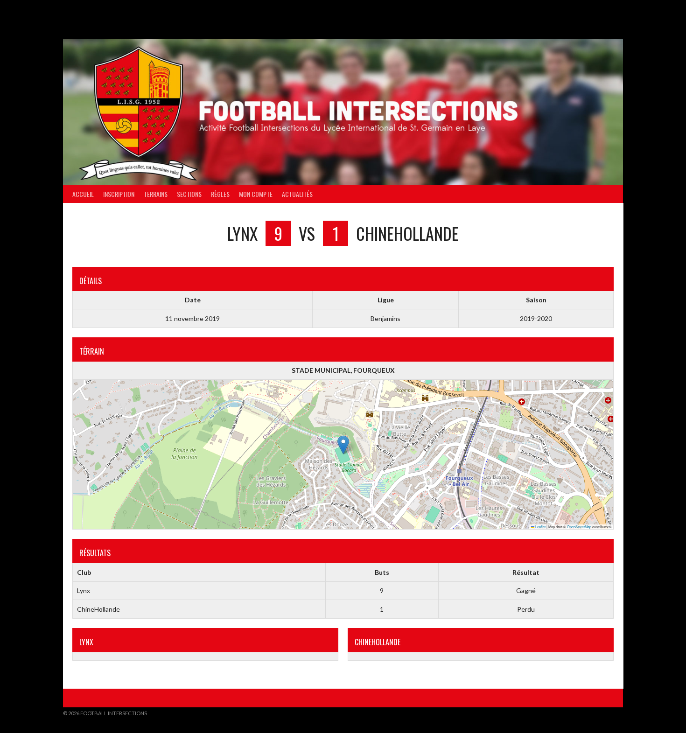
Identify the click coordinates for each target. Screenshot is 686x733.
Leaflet (540, 526)
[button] (343, 444)
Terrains (156, 194)
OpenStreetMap (579, 526)
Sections (189, 194)
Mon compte (256, 194)
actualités (297, 194)
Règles (220, 194)
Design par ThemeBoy (594, 713)
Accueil (83, 194)
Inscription (118, 194)
